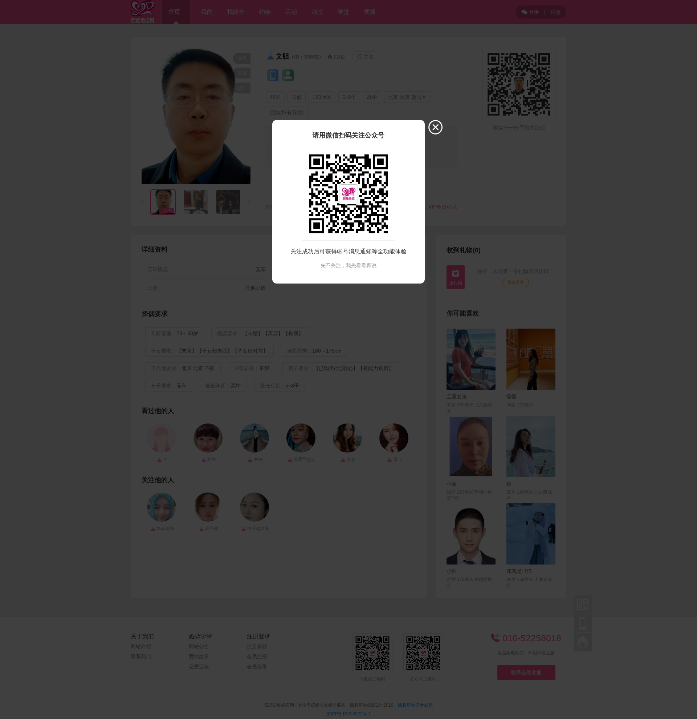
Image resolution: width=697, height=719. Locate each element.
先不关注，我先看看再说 (348, 265)
